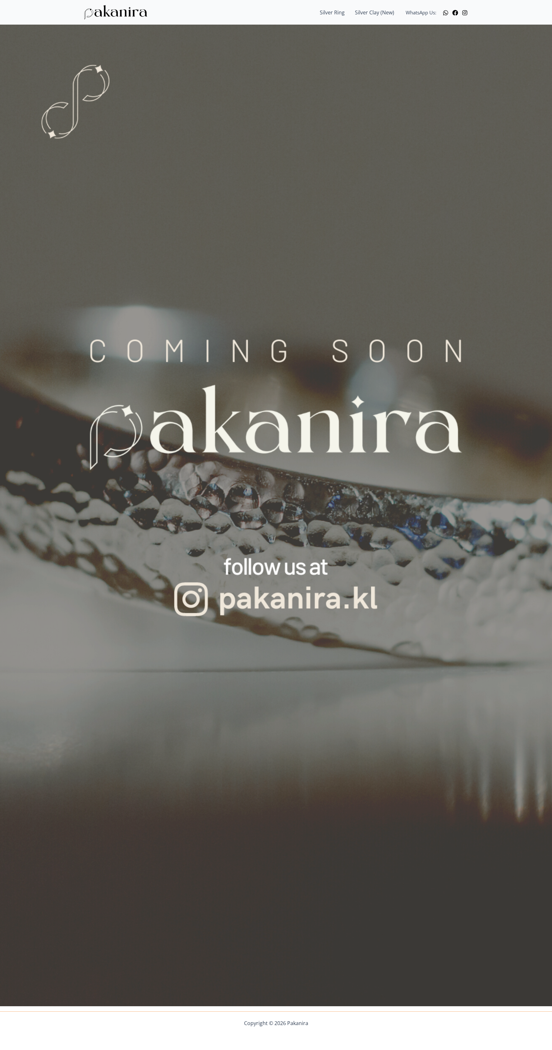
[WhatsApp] (445, 13)
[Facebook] (455, 13)
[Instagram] (465, 13)
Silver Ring (332, 12)
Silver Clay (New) (374, 12)
